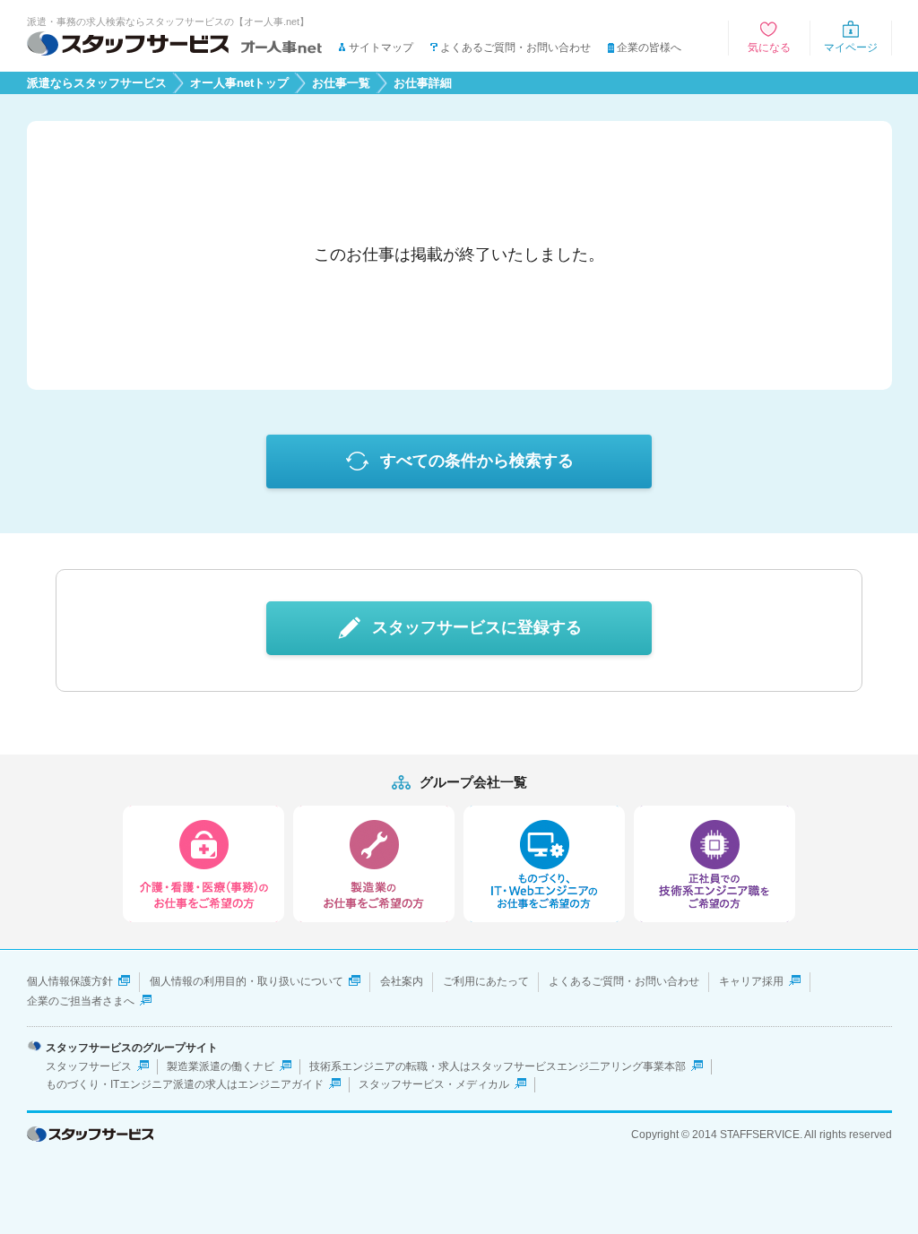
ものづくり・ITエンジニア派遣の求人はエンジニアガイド (185, 1084)
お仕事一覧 (341, 83)
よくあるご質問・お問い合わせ (515, 47)
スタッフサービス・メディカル (434, 1084)
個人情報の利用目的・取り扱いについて (246, 981)
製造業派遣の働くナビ (220, 1066)
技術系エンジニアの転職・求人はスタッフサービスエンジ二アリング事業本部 (497, 1066)
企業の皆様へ (649, 47)
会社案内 (401, 981)
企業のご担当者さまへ (80, 1001)
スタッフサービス (89, 1066)
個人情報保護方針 (70, 981)
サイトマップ (381, 47)
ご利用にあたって (486, 981)
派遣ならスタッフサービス (97, 83)
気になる (769, 47)
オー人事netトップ (239, 83)
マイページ (851, 47)
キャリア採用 (751, 981)
